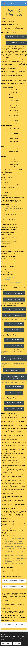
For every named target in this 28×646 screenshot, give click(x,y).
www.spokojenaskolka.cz (7, 232)
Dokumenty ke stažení (8, 521)
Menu (25, 3)
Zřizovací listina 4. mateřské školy (13, 282)
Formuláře (7, 280)
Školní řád (7, 279)
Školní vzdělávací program (11, 277)
